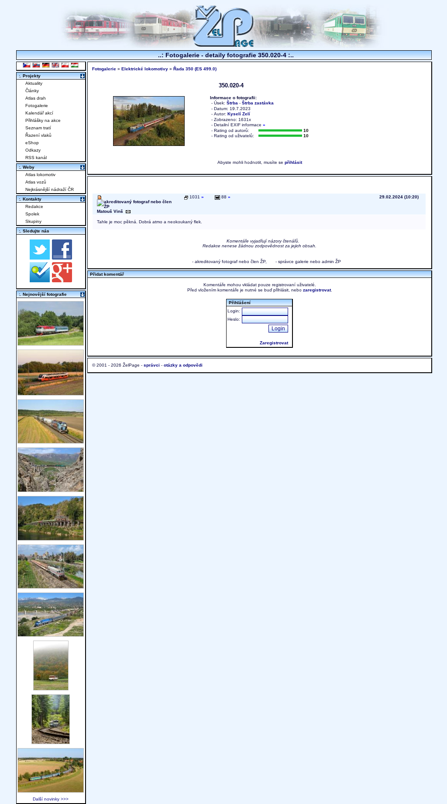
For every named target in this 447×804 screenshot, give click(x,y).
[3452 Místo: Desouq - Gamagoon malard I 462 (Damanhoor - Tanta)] (50, 586)
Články (32, 90)
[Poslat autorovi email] (128, 211)
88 (225, 196)
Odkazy (33, 150)
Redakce (34, 206)
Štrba (232, 102)
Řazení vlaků (38, 135)
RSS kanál (36, 157)
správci (152, 365)
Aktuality (33, 83)
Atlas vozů (35, 182)
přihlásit (293, 162)
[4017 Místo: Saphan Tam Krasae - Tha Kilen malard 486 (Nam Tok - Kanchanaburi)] (50, 538)
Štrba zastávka (258, 102)
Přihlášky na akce (43, 120)
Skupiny (33, 221)
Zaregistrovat (274, 342)
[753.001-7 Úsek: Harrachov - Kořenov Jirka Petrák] (50, 741)
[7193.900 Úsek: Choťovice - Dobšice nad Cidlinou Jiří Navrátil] (50, 441)
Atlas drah (35, 98)
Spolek (32, 213)
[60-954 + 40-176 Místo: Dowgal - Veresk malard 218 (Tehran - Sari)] (50, 489)
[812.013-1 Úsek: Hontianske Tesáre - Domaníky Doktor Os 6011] (51, 688)
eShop (32, 142)
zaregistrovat (317, 290)
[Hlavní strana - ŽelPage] (223, 45)
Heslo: (233, 319)
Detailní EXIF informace (239, 124)
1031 (196, 196)
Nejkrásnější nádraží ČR (49, 189)
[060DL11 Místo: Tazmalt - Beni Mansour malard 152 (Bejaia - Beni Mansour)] (50, 634)
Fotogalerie (36, 105)
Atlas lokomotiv (40, 174)
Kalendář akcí (39, 113)
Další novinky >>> (51, 799)
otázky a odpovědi (183, 365)
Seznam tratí (38, 127)
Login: (233, 310)
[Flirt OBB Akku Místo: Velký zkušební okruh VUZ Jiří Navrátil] (50, 393)
